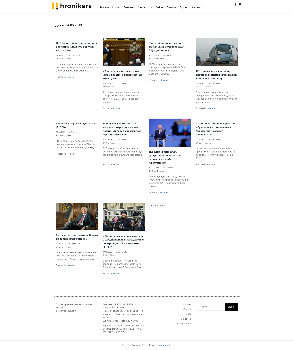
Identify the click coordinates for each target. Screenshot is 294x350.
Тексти (187, 313)
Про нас (183, 7)
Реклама (171, 7)
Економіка (129, 7)
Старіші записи (156, 205)
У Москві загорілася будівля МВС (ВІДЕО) (77, 125)
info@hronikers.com (66, 310)
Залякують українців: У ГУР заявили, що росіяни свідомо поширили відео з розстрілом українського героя (122, 129)
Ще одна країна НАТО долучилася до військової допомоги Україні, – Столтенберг (166, 157)
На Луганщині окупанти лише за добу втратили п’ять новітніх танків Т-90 (77, 46)
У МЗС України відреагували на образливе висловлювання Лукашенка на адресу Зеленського (216, 129)
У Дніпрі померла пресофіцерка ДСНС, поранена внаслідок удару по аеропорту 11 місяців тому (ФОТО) (123, 241)
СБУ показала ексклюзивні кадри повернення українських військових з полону (216, 74)
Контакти (196, 7)
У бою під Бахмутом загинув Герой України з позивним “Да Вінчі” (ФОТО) (122, 74)
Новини (116, 7)
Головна (104, 7)
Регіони (159, 7)
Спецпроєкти (145, 7)
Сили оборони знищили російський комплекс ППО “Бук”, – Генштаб (166, 46)
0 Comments (74, 55)
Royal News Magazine (160, 345)
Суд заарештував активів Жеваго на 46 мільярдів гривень (77, 236)
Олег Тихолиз (65, 59)
